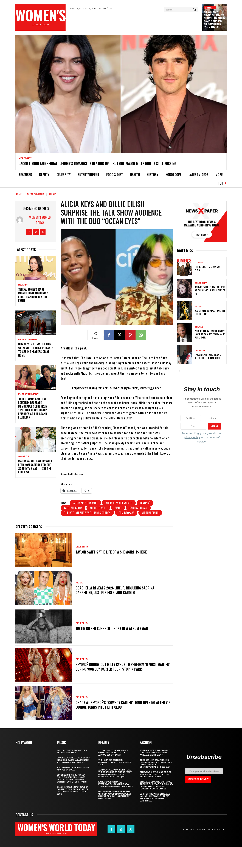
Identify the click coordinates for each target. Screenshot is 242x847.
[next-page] (185, 371)
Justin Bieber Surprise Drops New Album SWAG (112, 628)
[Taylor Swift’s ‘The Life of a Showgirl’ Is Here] (43, 550)
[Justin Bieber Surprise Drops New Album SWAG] (43, 626)
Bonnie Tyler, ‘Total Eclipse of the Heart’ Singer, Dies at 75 (210, 290)
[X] (43, 232)
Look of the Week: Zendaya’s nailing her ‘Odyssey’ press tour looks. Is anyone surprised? (155, 797)
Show (198, 307)
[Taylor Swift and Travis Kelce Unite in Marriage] (184, 354)
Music (52, 194)
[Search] (194, 9)
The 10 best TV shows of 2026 (208, 268)
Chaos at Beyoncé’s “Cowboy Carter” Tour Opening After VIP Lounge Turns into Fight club (123, 705)
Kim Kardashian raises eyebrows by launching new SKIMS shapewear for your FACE (115, 784)
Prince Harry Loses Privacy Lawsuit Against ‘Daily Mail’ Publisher (210, 334)
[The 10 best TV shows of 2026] (184, 266)
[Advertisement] (133, 22)
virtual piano (150, 513)
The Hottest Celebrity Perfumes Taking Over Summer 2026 (114, 762)
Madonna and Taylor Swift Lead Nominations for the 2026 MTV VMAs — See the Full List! (35, 466)
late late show (73, 508)
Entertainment (35, 194)
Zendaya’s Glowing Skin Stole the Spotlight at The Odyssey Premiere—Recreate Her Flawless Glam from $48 (115, 773)
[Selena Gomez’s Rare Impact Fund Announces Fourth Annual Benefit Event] (35, 268)
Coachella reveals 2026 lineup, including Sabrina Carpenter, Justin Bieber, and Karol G (115, 590)
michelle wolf (98, 508)
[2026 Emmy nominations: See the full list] (184, 310)
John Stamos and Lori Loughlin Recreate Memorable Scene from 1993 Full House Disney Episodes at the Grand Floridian (32, 408)
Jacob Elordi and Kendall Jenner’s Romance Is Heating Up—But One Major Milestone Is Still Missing (97, 163)
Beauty (23, 285)
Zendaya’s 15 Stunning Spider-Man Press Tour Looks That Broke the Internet (156, 774)
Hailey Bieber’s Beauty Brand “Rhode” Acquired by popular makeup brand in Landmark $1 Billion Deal (114, 795)
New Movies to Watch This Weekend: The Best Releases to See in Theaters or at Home (35, 349)
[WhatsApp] (141, 335)
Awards (23, 456)
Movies (199, 263)
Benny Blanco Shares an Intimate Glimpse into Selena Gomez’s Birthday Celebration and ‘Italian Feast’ (214, 19)
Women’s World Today (40, 220)
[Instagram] (36, 232)
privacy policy (192, 437)
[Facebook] (29, 232)
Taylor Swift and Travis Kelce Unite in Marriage (208, 356)
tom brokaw (126, 513)
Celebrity (210, 7)
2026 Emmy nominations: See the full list (210, 312)
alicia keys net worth (119, 503)
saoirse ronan (138, 508)
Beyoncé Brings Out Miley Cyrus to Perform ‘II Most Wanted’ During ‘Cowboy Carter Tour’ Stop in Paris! (123, 667)
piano (118, 508)
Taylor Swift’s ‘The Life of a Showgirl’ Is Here (111, 552)
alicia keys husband (85, 503)
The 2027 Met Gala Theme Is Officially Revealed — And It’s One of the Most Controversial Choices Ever (156, 763)
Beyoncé (145, 503)
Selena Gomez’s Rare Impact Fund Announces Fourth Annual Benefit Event (33, 295)
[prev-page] (179, 371)
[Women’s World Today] (20, 220)
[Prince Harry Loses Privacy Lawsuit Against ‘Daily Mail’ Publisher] (184, 332)
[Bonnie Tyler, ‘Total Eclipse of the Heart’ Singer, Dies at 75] (184, 288)
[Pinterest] (130, 335)
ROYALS (199, 327)
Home (18, 194)
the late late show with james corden (87, 513)
